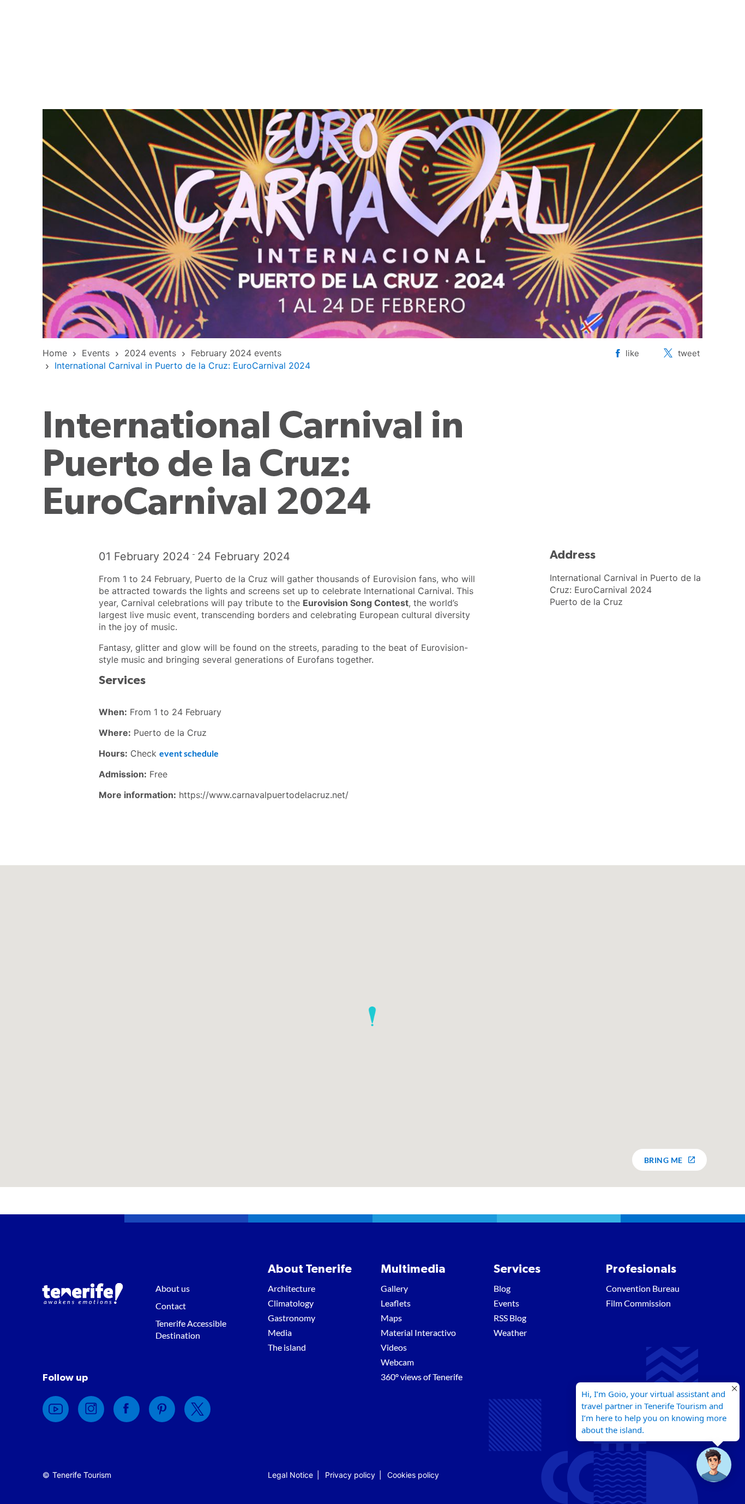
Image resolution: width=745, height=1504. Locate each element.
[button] (372, 1016)
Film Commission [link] (638, 1303)
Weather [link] (510, 1332)
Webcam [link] (397, 1362)
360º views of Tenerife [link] (421, 1376)
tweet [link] (689, 353)
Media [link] (280, 1332)
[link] (55, 352)
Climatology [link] (291, 1303)
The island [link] (287, 1347)
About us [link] (172, 1288)
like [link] (632, 353)
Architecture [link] (291, 1288)
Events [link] (506, 1303)
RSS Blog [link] (510, 1318)
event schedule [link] (189, 753)
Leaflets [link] (396, 1303)
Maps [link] (391, 1318)
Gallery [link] (394, 1288)
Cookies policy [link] (413, 1474)
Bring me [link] (663, 1160)
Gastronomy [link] (291, 1318)
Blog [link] (502, 1288)
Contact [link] (170, 1306)
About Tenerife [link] (310, 1269)
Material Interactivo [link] (418, 1332)
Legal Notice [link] (290, 1474)
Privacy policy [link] (350, 1474)
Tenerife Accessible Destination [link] (190, 1329)
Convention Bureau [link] (643, 1288)
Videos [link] (394, 1347)
